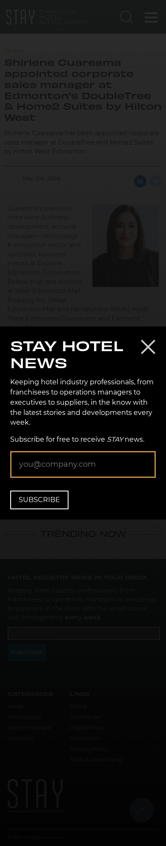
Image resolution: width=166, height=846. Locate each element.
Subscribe (39, 500)
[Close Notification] (148, 347)
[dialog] (83, 423)
